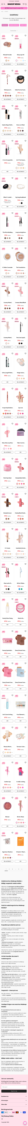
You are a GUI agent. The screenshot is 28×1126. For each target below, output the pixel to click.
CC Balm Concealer (7, 267)
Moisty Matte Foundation (7, 746)
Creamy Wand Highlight (7, 337)
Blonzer (7, 816)
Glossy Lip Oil (20, 54)
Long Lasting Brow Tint (21, 232)
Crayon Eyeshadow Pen (7, 408)
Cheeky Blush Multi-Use (20, 478)
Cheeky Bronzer (7, 513)
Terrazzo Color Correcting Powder (20, 746)
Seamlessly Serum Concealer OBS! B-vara (20, 548)
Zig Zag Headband (20, 197)
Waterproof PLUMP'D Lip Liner (7, 90)
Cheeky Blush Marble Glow (20, 513)
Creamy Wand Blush (20, 302)
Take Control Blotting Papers (20, 443)
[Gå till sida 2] (21, 869)
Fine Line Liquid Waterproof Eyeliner (20, 337)
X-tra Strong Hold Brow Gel (7, 160)
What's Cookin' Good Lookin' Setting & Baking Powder (7, 197)
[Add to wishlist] (12, 35)
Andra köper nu (14, 25)
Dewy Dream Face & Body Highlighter (20, 682)
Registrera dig (14, 1091)
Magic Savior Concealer (20, 372)
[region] (14, 1)
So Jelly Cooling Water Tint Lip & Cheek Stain (20, 781)
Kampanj (6, 11)
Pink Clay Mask (7, 478)
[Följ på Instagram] (2, 1119)
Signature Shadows (7, 852)
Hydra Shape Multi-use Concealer (7, 125)
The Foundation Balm (20, 267)
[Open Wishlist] (23, 4)
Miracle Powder (7, 54)
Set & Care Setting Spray (7, 714)
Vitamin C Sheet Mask (20, 852)
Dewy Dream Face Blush (7, 682)
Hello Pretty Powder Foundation (20, 90)
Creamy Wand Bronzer (7, 302)
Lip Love (20, 407)
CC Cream (7, 548)
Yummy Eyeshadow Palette (7, 650)
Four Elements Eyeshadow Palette (20, 714)
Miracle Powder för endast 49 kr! (14, 8)
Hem (2, 11)
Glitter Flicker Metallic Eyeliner (20, 583)
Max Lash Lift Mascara (7, 583)
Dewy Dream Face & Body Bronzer (20, 650)
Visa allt (5, 25)
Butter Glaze (20, 816)
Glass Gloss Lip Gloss (7, 443)
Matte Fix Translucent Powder (20, 618)
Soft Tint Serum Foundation (20, 160)
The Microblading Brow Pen (7, 232)
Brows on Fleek (21, 125)
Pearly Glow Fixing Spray (7, 618)
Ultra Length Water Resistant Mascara (7, 372)
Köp (7, 171)
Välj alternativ (7, 64)
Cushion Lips (7, 781)
